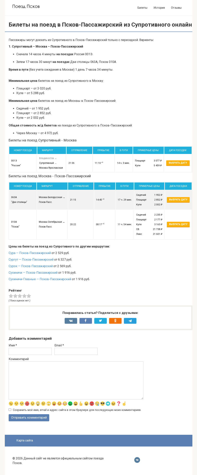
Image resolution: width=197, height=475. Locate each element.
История (159, 7)
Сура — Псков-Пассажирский (30, 253)
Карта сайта (24, 440)
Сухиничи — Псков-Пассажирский (33, 272)
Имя (13, 345)
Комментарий (19, 359)
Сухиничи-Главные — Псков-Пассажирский (40, 279)
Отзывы (176, 7)
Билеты (142, 7)
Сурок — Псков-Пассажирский (31, 266)
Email (59, 345)
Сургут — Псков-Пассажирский (31, 259)
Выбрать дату (178, 162)
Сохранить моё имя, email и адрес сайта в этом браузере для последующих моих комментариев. (77, 410)
